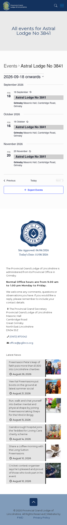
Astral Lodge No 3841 (31, 97)
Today (34, 180)
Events (10, 65)
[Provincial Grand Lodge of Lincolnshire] (15, 5)
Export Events (35, 190)
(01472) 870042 (18, 336)
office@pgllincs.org (21, 342)
